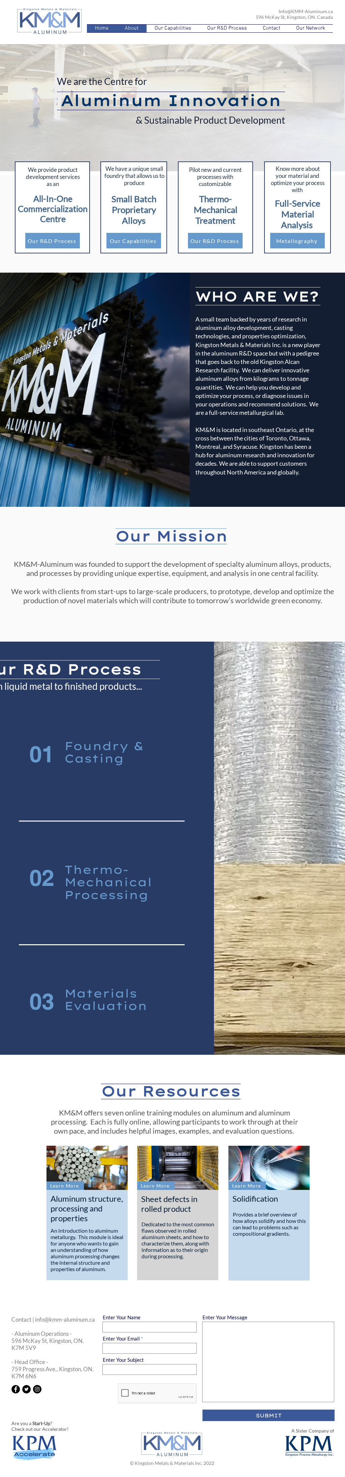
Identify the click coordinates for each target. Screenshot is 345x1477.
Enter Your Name (121, 1317)
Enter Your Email (121, 1338)
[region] (172, 762)
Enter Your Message (224, 1317)
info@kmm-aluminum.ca (65, 1319)
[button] (310, 28)
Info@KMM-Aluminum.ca (306, 11)
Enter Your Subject (123, 1359)
